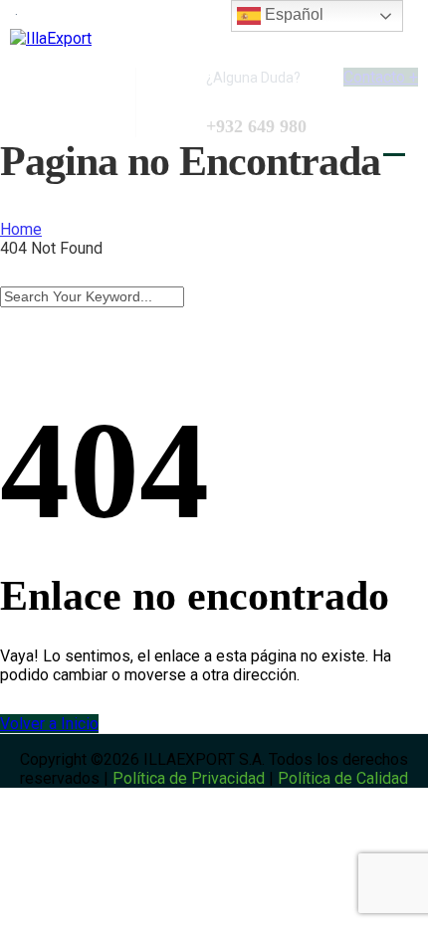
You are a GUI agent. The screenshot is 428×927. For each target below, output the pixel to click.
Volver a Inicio (49, 723)
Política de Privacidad (188, 778)
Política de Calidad (343, 778)
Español (292, 14)
